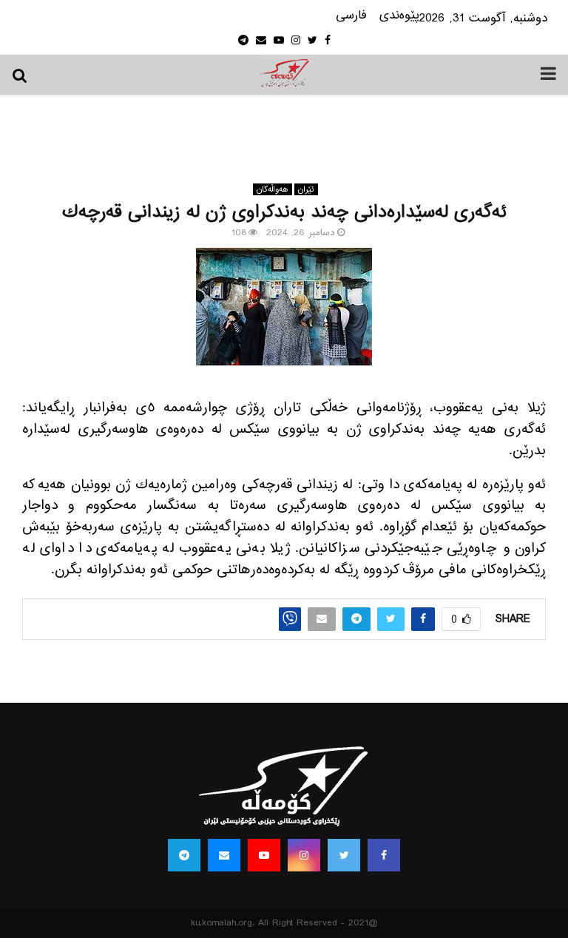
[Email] (224, 855)
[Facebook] (384, 855)
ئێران (306, 189)
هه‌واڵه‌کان (272, 189)
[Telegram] (184, 855)
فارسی (351, 15)
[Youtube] (264, 855)
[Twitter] (344, 855)
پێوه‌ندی (399, 15)
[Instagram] (304, 855)
